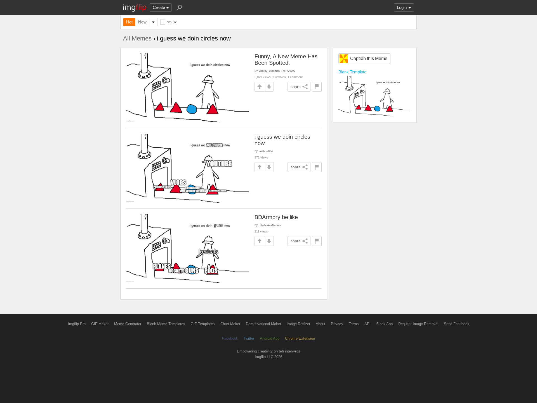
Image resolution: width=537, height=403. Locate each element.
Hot (129, 22)
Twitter (249, 338)
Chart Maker (230, 324)
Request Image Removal (418, 324)
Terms (354, 324)
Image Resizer (298, 324)
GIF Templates (203, 324)
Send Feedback (456, 324)
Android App (269, 338)
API (367, 324)
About (320, 324)
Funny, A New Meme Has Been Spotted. (286, 59)
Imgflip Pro (77, 324)
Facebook (230, 338)
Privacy (337, 324)
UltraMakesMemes (270, 225)
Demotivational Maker (263, 324)
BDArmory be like (276, 217)
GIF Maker (100, 324)
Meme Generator (127, 324)
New (142, 22)
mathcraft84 (266, 151)
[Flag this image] (317, 87)
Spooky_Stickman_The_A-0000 (277, 70)
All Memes (137, 38)
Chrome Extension (300, 338)
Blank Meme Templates (166, 324)
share (296, 86)
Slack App (384, 324)
